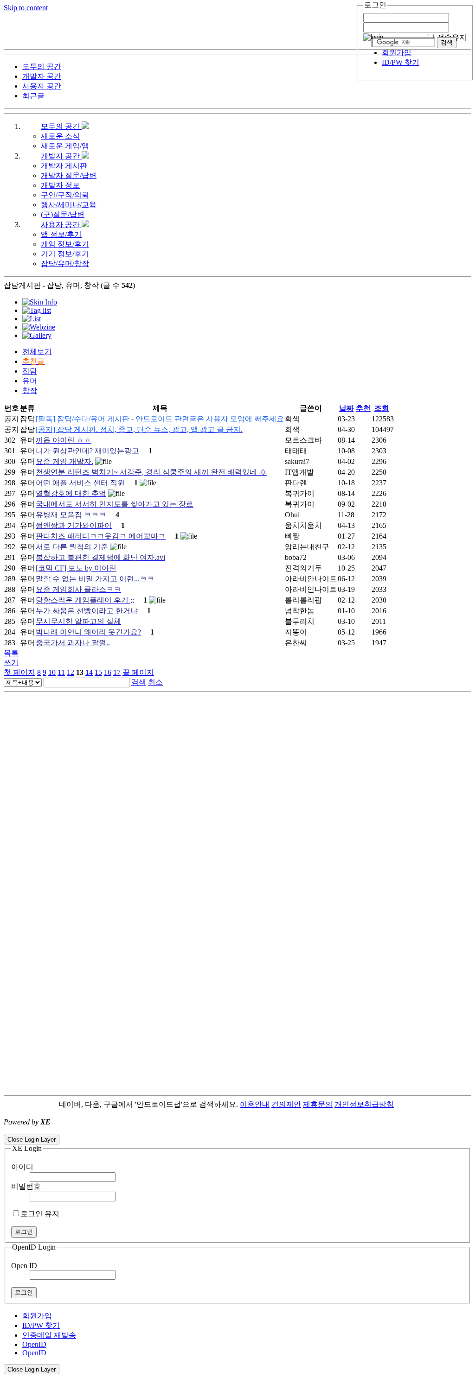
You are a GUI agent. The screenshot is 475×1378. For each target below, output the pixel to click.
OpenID (34, 1344)
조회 (381, 408)
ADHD (405, 1104)
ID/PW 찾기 (400, 62)
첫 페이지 (19, 672)
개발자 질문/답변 (68, 175)
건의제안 (286, 1104)
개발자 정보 (60, 185)
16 (107, 672)
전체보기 (37, 352)
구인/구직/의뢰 (65, 195)
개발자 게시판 (64, 166)
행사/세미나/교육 (68, 205)
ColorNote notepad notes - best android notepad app (80, 1130)
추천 (363, 408)
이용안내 (255, 1104)
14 (89, 672)
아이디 (22, 1167)
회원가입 (396, 53)
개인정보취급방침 (364, 1104)
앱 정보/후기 (61, 234)
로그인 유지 (39, 1214)
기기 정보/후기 (65, 254)
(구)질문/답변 (62, 214)
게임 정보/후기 (65, 244)
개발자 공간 (61, 156)
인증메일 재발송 (49, 1335)
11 (61, 672)
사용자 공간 (61, 225)
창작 (29, 390)
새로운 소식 (60, 136)
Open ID (24, 1266)
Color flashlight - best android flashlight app (222, 1130)
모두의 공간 (61, 126)
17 (117, 672)
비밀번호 (26, 1186)
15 (98, 672)
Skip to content (26, 8)
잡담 (29, 371)
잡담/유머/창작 (65, 263)
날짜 (346, 408)
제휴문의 (318, 1104)
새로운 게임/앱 (65, 146)
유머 (29, 381)
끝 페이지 (138, 672)
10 (52, 672)
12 (70, 672)
